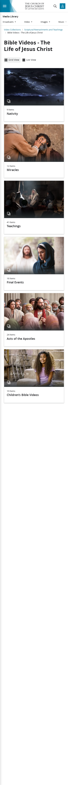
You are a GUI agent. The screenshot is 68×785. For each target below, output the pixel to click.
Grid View (14, 60)
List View (31, 60)
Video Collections (12, 29)
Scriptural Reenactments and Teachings (43, 29)
